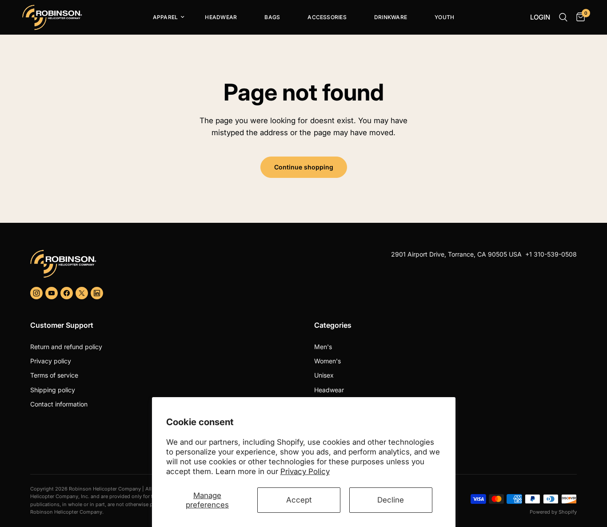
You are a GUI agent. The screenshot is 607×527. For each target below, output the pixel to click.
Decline (390, 499)
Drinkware (390, 17)
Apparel (165, 17)
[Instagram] (36, 293)
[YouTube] (51, 293)
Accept (299, 499)
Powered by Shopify (553, 512)
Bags (272, 17)
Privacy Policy (305, 471)
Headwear (221, 17)
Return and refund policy (66, 346)
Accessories (327, 17)
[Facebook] (66, 293)
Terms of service (54, 375)
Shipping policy (52, 390)
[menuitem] (165, 17)
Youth (444, 17)
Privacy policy (50, 361)
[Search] (563, 17)
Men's (323, 346)
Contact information (59, 404)
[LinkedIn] (97, 293)
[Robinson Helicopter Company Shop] (163, 263)
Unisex (324, 375)
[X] (82, 293)
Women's (327, 361)
